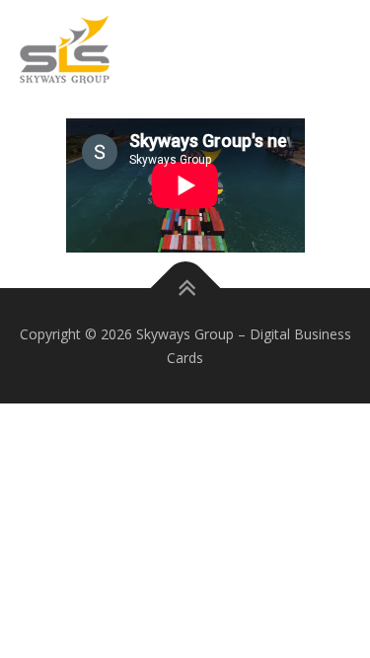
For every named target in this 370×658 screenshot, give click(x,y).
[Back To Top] (185, 288)
